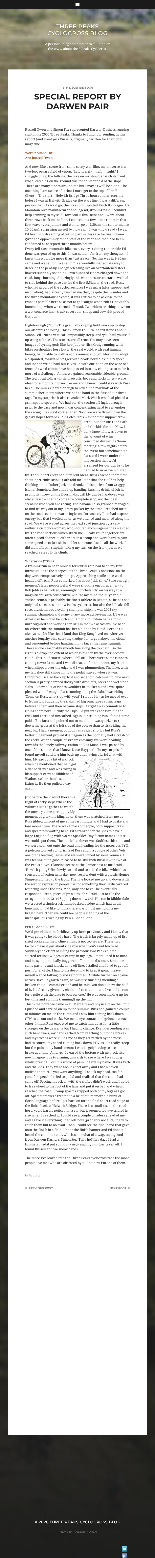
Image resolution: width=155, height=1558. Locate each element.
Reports (34, 1175)
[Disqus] (77, 1262)
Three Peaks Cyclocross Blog (77, 30)
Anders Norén (85, 1531)
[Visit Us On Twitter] (124, 1549)
